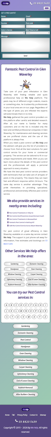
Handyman (14, 269)
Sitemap (43, 415)
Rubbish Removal (14, 285)
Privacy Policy (22, 415)
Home (7, 415)
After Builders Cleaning (36, 285)
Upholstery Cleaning (14, 279)
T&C (13, 415)
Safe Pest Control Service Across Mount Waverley (25, 226)
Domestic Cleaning (36, 264)
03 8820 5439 (42, 3)
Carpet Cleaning (36, 274)
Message (5, 36)
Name (4, 16)
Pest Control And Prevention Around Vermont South (26, 216)
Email (28, 16)
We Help (34, 427)
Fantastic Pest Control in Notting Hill (21, 222)
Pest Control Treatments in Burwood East (23, 219)
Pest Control (26, 340)
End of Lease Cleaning (26, 381)
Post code (30, 23)
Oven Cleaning (36, 269)
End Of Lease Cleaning (36, 279)
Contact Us (34, 415)
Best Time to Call (32, 30)
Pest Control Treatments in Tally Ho (21, 213)
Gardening (14, 264)
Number (4, 23)
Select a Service (7, 30)
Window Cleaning (14, 274)
